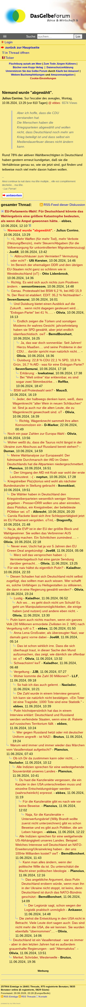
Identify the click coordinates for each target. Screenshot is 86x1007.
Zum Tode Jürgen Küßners (60, 63)
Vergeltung (21, 671)
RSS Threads (28, 996)
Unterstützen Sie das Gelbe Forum (26, 71)
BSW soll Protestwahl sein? (33, 390)
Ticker (9, 58)
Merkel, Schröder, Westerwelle (35, 957)
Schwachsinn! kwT (27, 663)
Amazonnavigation (62, 74)
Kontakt (43, 996)
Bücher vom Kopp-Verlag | (30, 67)
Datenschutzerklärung (60, 67)
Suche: (31, 36)
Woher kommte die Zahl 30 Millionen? (41, 676)
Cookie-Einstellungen (43, 78)
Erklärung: (27, 373)
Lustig (18, 598)
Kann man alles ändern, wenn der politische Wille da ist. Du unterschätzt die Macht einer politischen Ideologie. (49, 866)
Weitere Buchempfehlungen (28, 74)
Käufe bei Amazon (67, 71)
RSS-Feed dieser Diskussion (64, 204)
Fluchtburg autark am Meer (25, 63)
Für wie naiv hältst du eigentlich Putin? (35, 568)
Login (9, 42)
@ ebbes (54, 103)
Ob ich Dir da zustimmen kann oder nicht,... (44, 758)
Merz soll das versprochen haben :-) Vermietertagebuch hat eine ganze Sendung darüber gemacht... (42, 559)
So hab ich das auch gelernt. (38, 685)
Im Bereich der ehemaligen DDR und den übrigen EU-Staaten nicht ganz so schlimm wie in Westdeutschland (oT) (45, 269)
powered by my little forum (10, 1003)
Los (78, 36)
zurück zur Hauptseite (22, 47)
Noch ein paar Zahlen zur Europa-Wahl (36, 433)
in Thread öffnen (17, 52)
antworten (14, 195)
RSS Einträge (11, 996)
